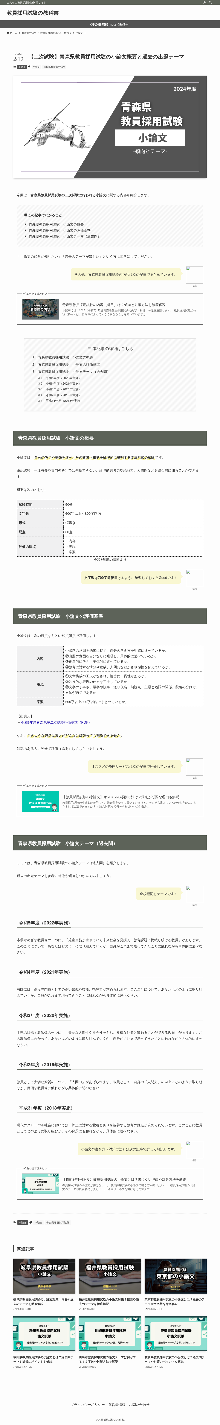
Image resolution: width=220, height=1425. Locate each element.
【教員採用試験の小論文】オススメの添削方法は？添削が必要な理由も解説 (120, 797)
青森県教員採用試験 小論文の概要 (65, 357)
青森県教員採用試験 (54, 66)
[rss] (205, 2)
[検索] (210, 2)
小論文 (21, 66)
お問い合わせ (139, 1404)
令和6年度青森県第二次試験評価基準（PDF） (56, 722)
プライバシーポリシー (87, 1404)
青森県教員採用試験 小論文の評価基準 (69, 364)
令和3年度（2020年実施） (63, 389)
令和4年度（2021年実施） (63, 383)
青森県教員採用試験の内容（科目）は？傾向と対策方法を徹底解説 (113, 304)
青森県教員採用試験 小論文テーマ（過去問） (74, 371)
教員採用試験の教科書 (33, 12)
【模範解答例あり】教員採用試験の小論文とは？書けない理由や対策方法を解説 (124, 1179)
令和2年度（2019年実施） (63, 395)
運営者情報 (116, 1404)
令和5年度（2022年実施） (63, 377)
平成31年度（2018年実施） (64, 400)
